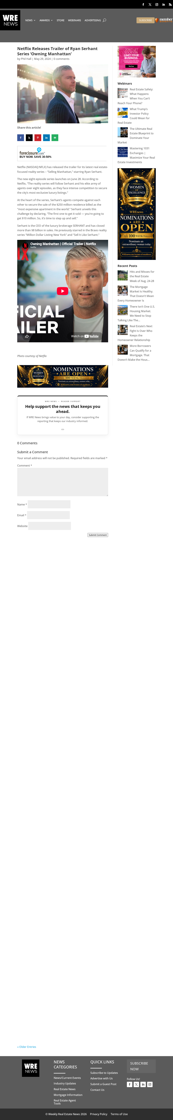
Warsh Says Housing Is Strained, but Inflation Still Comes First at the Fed (62, 944)
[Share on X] (29, 137)
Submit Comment (98, 534)
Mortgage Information (68, 1095)
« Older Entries (26, 1047)
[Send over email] (55, 137)
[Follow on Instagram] (156, 4)
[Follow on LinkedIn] (163, 4)
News (28, 20)
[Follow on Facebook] (143, 4)
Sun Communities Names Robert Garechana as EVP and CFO (61, 782)
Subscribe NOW (139, 1066)
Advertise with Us (101, 1078)
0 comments (61, 59)
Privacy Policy (98, 1114)
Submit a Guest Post (103, 1084)
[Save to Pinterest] (37, 137)
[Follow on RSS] (170, 4)
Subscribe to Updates (104, 1073)
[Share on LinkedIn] (46, 137)
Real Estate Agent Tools (65, 1102)
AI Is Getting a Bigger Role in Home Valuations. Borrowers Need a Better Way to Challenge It (62, 1027)
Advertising (93, 20)
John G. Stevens (34, 699)
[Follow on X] (150, 4)
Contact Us (97, 1090)
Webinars (74, 20)
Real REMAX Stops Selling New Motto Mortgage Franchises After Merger (55, 863)
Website (22, 526)
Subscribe (145, 20)
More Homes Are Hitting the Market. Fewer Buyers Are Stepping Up (61, 695)
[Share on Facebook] (20, 137)
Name (22, 504)
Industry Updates (65, 1083)
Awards (45, 20)
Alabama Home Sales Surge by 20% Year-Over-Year (58, 614)
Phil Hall (26, 59)
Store (60, 20)
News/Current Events (67, 1078)
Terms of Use (119, 1114)
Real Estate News (65, 1089)
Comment (24, 465)
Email (21, 515)
